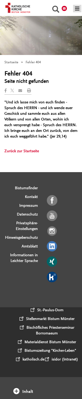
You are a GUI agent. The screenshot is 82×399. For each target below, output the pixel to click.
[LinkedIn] (52, 246)
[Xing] (52, 262)
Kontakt (31, 196)
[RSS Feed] (52, 292)
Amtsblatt (30, 246)
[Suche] (55, 10)
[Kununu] (52, 277)
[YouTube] (52, 216)
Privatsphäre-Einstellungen (27, 226)
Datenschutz (27, 214)
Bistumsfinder (26, 188)
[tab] (41, 385)
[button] (7, 90)
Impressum (28, 205)
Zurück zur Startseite (21, 151)
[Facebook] (52, 200)
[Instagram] (52, 231)
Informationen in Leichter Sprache (24, 258)
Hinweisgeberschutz (21, 237)
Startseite (11, 62)
